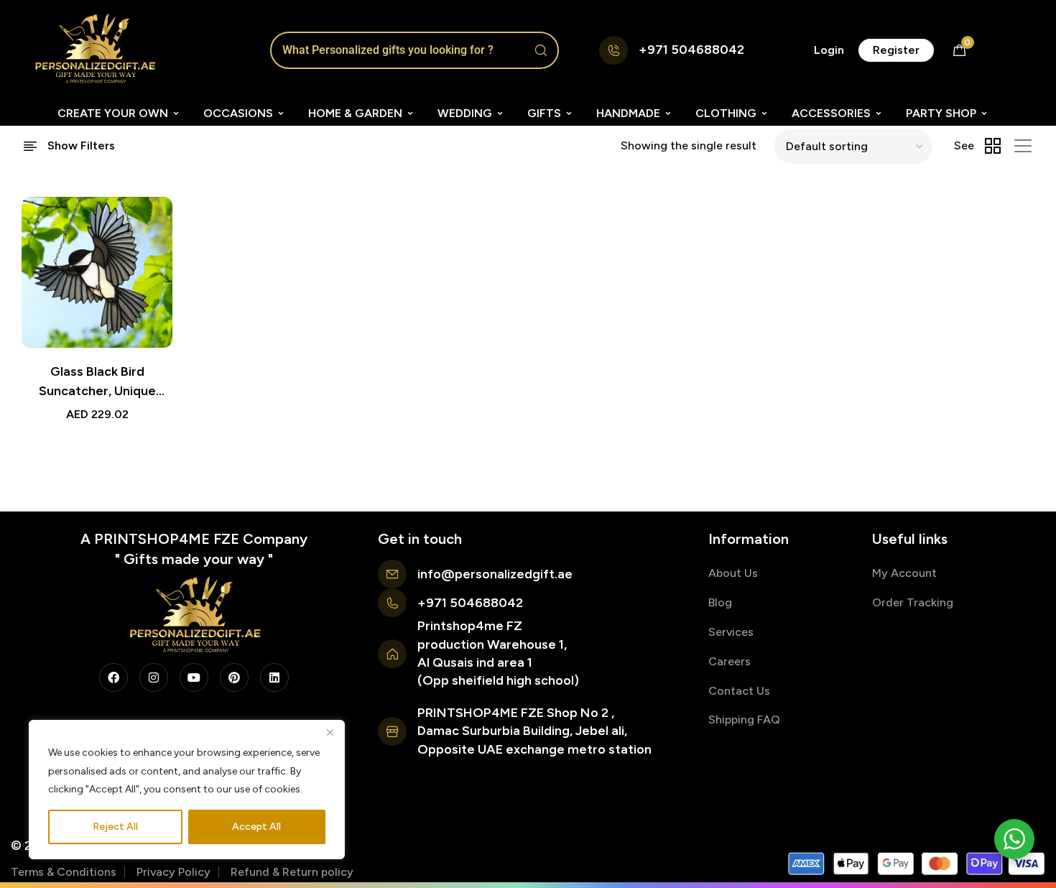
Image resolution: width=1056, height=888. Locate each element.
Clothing (725, 113)
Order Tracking (912, 602)
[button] (829, 50)
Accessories (831, 113)
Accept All (256, 826)
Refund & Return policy (292, 872)
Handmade (628, 113)
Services (731, 632)
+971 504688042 (691, 49)
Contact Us (739, 691)
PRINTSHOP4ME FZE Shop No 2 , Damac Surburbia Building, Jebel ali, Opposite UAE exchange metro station (534, 731)
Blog (720, 602)
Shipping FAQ (744, 719)
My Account (904, 573)
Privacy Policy (173, 872)
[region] (187, 789)
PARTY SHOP (941, 113)
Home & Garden (355, 113)
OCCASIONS (238, 113)
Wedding (464, 113)
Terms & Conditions (63, 872)
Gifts (544, 113)
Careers (729, 661)
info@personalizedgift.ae (495, 574)
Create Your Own (112, 113)
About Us (733, 573)
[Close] (329, 732)
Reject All (115, 826)
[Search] (541, 50)
